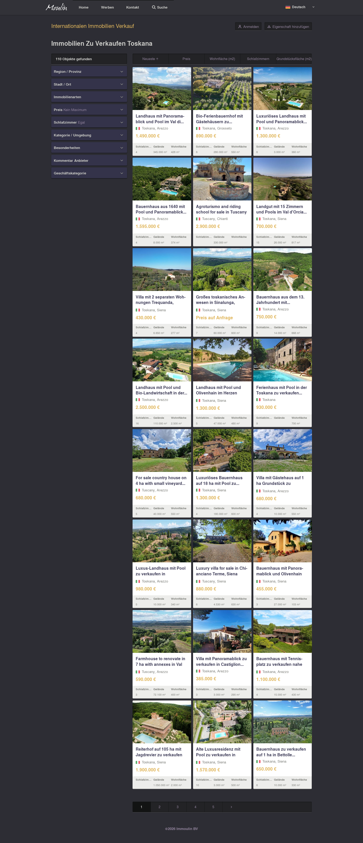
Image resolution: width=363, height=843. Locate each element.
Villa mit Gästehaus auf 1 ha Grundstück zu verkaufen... (280, 483)
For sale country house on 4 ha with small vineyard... (161, 480)
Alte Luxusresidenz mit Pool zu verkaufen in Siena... (218, 754)
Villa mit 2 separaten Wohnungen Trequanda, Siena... (160, 302)
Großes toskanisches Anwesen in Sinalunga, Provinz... (220, 302)
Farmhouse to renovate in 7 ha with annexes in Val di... (160, 664)
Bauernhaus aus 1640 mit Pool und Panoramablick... (161, 209)
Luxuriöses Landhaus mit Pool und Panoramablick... (281, 118)
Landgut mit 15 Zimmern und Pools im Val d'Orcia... (281, 209)
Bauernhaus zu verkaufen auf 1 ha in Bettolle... (281, 752)
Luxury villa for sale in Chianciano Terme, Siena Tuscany (221, 573)
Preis (186, 58)
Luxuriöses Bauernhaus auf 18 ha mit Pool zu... (219, 480)
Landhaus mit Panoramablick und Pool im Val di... (160, 118)
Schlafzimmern (258, 58)
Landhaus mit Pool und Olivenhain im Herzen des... (218, 393)
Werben (107, 7)
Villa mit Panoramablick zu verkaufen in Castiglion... (221, 661)
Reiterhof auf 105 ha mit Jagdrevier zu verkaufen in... (159, 754)
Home (83, 7)
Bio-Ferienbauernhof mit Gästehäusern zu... (219, 118)
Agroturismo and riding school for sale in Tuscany (221, 209)
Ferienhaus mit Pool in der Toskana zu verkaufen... (281, 390)
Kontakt (132, 7)
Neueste (149, 58)
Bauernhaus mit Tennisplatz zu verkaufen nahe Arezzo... (279, 664)
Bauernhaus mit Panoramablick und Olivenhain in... (279, 573)
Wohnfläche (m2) (222, 58)
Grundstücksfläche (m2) (294, 58)
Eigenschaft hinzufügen (288, 26)
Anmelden (248, 26)
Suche (159, 8)
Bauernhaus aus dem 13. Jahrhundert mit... (280, 299)
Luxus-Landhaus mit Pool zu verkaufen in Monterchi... (160, 573)
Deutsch (298, 6)
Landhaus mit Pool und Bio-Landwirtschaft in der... (161, 390)
